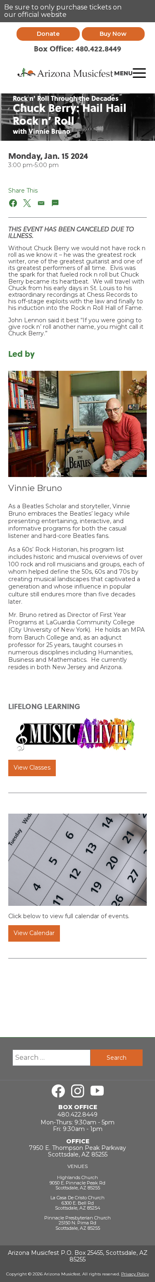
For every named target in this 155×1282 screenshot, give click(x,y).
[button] (13, 203)
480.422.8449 (77, 1114)
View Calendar (34, 933)
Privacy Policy (135, 1274)
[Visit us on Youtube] (97, 1091)
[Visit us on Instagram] (77, 1091)
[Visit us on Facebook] (58, 1091)
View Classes (32, 767)
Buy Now (113, 33)
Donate (48, 33)
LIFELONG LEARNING (44, 706)
